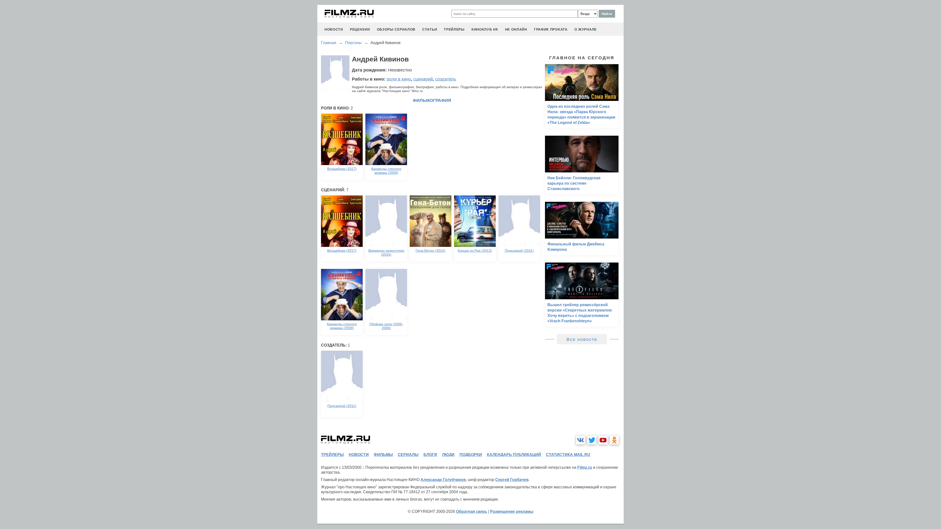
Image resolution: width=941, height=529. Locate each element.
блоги (430, 455)
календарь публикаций (514, 455)
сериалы (408, 455)
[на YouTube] (603, 440)
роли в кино (399, 79)
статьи (429, 29)
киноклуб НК (484, 29)
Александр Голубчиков (443, 480)
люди (448, 455)
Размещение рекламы (511, 511)
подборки (470, 455)
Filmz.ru (584, 467)
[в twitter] (591, 440)
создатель (445, 79)
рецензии (360, 29)
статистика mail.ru (568, 455)
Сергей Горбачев (512, 480)
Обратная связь (471, 511)
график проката (551, 29)
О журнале (585, 29)
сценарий (423, 79)
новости (333, 29)
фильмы (383, 455)
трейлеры (454, 29)
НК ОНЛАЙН (516, 29)
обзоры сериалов (396, 29)
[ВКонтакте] (580, 440)
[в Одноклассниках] (614, 440)
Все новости (582, 339)
